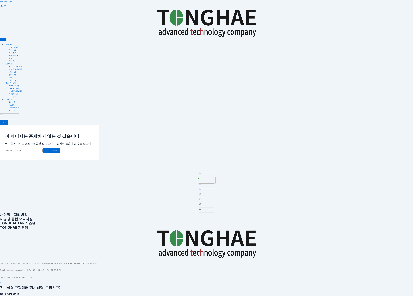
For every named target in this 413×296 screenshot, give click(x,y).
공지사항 (12, 102)
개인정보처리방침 (14, 214)
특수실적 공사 (14, 94)
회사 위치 (12, 61)
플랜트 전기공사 (15, 85)
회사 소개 (8, 44)
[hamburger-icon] (3, 39)
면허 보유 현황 (14, 55)
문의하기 (12, 110)
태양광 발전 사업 (15, 69)
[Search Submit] (46, 150)
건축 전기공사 (14, 88)
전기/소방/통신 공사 (16, 66)
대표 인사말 (13, 47)
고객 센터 (8, 99)
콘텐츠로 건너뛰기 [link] (7, 1)
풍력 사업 (12, 75)
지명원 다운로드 (15, 108)
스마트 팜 (12, 80)
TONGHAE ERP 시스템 (18, 223)
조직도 (11, 58)
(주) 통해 (3, 6)
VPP (10, 77)
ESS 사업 (12, 72)
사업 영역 (8, 63)
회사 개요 (12, 50)
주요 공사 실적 (10, 83)
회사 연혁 (12, 53)
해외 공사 (12, 96)
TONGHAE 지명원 (14, 227)
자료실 (11, 105)
